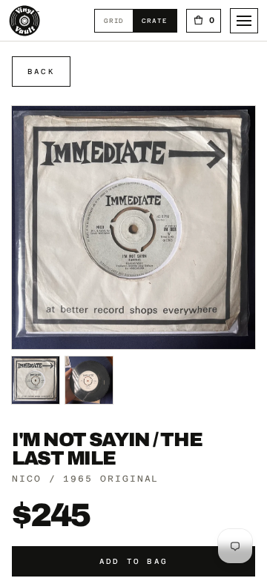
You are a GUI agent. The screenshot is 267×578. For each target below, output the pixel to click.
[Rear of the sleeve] (89, 380)
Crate (159, 20)
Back (41, 71)
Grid (118, 20)
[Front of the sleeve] (35, 380)
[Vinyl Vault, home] (24, 20)
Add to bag (133, 561)
